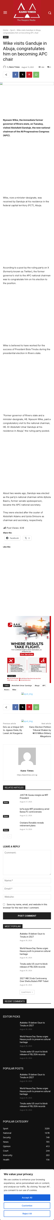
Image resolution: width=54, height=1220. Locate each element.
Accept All (27, 1197)
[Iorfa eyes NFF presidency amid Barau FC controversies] (10, 813)
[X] (22, 75)
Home (5, 30)
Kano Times (14, 67)
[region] (27, 1194)
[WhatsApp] (36, 75)
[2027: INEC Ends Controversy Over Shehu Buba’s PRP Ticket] (10, 982)
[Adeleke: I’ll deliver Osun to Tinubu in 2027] (10, 937)
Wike (14, 689)
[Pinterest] (29, 75)
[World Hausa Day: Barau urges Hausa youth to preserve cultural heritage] (10, 952)
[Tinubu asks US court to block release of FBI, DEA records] (10, 967)
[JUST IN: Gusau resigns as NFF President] (10, 799)
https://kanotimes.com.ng (27, 775)
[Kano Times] (5, 67)
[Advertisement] (27, 168)
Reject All (27, 1213)
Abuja (37, 685)
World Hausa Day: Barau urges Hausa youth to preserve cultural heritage (35, 951)
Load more (26, 992)
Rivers (6, 689)
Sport (12, 30)
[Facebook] (15, 75)
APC (44, 685)
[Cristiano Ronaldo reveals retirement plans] (10, 826)
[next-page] (10, 836)
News (6, 802)
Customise (27, 1205)
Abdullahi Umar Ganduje (22, 685)
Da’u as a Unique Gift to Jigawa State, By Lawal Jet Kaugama (13, 730)
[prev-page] (5, 836)
